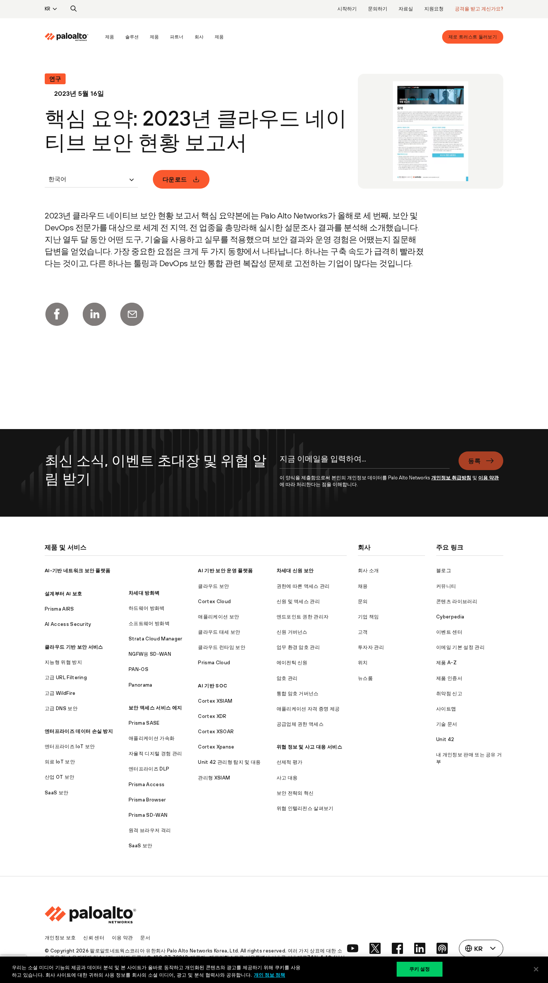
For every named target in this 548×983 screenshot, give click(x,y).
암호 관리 (287, 678)
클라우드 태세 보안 (219, 632)
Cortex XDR (212, 716)
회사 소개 (368, 570)
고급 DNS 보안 (61, 708)
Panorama (140, 685)
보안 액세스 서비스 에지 (155, 708)
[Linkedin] (94, 314)
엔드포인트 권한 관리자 (303, 617)
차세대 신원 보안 (295, 570)
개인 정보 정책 (269, 975)
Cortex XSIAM (215, 701)
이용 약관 (488, 478)
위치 (363, 662)
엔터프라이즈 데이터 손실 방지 (79, 731)
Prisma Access (146, 784)
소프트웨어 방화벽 (149, 623)
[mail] (132, 314)
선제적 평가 (290, 762)
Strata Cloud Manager (155, 639)
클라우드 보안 (213, 586)
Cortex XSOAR (216, 731)
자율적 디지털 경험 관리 (155, 753)
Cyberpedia (450, 617)
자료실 (406, 9)
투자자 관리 (371, 647)
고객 (363, 632)
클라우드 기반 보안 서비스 (74, 647)
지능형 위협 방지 (63, 662)
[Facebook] (57, 314)
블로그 (443, 570)
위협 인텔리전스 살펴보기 (305, 808)
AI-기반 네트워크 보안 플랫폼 (77, 570)
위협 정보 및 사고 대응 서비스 (309, 747)
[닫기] (536, 969)
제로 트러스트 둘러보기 (472, 37)
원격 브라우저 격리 (150, 830)
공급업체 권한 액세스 (300, 724)
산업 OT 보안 (60, 777)
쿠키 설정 (419, 969)
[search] (74, 8)
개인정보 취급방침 (451, 478)
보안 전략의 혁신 (295, 793)
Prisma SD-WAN (148, 815)
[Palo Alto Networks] (66, 37)
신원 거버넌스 (292, 632)
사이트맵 (446, 709)
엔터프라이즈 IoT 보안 (70, 746)
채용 (363, 586)
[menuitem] (72, 37)
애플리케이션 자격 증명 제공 (308, 709)
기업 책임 (368, 617)
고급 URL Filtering (66, 677)
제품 (109, 37)
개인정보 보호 (60, 938)
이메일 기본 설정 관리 (460, 647)
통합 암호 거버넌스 (298, 693)
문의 (363, 601)
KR (47, 9)
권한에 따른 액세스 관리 (303, 586)
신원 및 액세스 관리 (298, 601)
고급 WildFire (60, 693)
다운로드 (175, 179)
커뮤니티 (446, 586)
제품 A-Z (446, 662)
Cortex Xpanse (216, 747)
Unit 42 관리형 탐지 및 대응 (229, 762)
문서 (145, 938)
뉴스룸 (365, 678)
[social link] (352, 948)
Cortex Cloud (214, 601)
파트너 (176, 37)
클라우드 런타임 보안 (221, 647)
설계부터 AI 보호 (63, 593)
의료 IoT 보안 (60, 762)
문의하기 (377, 9)
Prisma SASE (144, 723)
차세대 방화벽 (144, 593)
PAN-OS (138, 669)
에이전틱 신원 (292, 662)
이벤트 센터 (449, 632)
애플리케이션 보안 (218, 617)
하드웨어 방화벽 (147, 608)
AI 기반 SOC (212, 686)
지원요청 (434, 9)
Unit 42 (445, 739)
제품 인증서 (449, 678)
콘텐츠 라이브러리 (456, 601)
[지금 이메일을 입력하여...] (365, 463)
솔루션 (132, 37)
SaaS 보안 (56, 792)
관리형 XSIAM (214, 778)
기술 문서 (446, 724)
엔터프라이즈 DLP (149, 769)
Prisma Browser (147, 800)
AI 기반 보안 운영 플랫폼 (225, 570)
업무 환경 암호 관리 (298, 647)
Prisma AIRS (59, 609)
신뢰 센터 (93, 938)
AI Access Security (68, 624)
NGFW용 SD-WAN (150, 654)
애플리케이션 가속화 (151, 738)
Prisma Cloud (214, 662)
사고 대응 (287, 778)
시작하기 (347, 9)
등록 (474, 460)
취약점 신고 (449, 693)
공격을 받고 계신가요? (479, 9)
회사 (199, 37)
